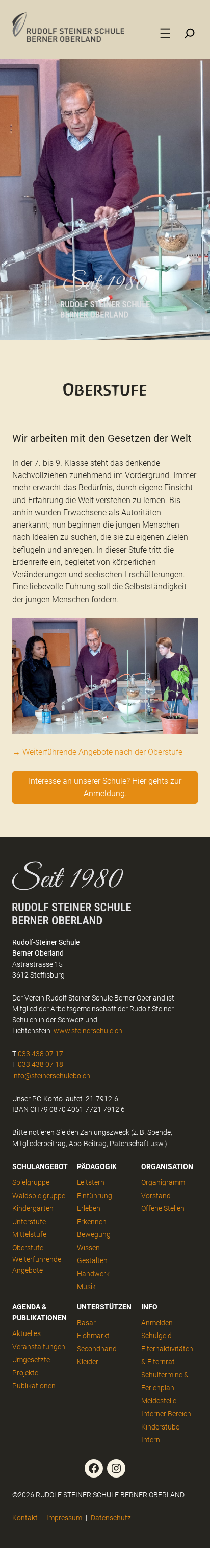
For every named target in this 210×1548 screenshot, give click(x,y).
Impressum (64, 1518)
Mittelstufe (29, 1234)
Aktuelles (26, 1333)
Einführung (94, 1196)
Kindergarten (33, 1208)
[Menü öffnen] (165, 33)
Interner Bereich (166, 1414)
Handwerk (93, 1274)
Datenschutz (111, 1518)
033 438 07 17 (40, 1054)
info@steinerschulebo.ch (51, 1075)
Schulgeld (156, 1335)
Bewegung (94, 1234)
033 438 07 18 (40, 1064)
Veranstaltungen (38, 1347)
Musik (86, 1286)
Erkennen (92, 1222)
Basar (86, 1323)
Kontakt (25, 1518)
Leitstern (90, 1182)
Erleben (88, 1208)
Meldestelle (158, 1401)
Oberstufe (27, 1248)
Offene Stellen (163, 1208)
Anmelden (157, 1323)
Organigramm (163, 1182)
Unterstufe (29, 1222)
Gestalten (92, 1260)
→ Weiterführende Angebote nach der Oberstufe (97, 752)
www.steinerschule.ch (88, 1031)
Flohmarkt (93, 1335)
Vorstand (156, 1196)
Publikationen (34, 1386)
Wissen (88, 1248)
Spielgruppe (30, 1182)
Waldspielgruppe (38, 1196)
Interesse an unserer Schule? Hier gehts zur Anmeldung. (105, 787)
